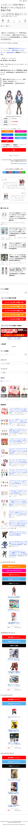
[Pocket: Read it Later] (20, 172)
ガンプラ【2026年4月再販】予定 (14, 315)
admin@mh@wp (22, 163)
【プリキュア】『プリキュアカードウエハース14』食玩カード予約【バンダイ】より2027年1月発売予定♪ (18, 492)
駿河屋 (7, 138)
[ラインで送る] (23, 172)
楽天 (7, 141)
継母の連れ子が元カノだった (16, 48)
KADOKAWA (15, 43)
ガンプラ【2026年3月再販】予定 (14, 319)
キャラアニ (7, 134)
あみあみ (7, 131)
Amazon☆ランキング (14, 579)
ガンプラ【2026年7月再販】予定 (14, 302)
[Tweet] (4, 172)
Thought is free (22, 824)
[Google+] (10, 172)
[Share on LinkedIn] (13, 172)
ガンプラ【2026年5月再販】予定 (14, 310)
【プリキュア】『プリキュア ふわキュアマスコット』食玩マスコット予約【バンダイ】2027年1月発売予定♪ (18, 482)
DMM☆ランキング (14, 583)
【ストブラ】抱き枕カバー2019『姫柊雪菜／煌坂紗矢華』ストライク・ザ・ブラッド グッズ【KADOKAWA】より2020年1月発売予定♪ (17, 271)
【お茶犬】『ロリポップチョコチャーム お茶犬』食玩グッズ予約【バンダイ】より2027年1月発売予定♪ (18, 430)
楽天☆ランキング (14, 575)
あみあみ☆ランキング (14, 566)
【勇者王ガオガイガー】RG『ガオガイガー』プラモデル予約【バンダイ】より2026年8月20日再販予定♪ (18, 533)
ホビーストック (20, 134)
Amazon (21, 138)
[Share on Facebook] (7, 172)
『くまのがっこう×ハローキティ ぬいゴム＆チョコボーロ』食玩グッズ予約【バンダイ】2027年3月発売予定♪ (18, 440)
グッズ (11, 43)
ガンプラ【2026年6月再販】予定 (14, 306)
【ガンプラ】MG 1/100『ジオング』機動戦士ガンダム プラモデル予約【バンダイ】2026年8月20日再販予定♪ (18, 543)
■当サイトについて (5, 381)
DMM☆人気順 (14, 645)
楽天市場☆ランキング (14, 637)
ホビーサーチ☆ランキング (14, 570)
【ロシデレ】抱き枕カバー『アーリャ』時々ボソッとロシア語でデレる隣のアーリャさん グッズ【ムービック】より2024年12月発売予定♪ (17, 216)
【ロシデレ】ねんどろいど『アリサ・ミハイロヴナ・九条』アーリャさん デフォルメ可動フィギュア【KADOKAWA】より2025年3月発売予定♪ (17, 231)
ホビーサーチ (21, 131)
